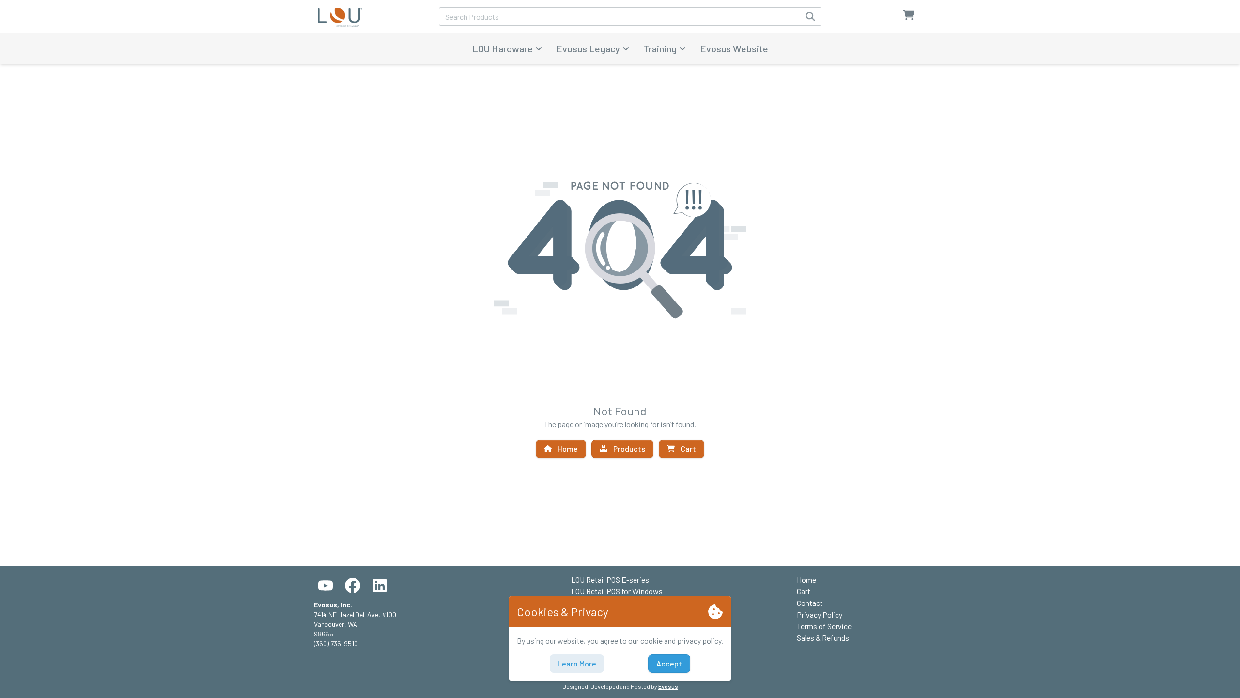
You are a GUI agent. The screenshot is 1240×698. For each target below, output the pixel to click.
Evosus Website (734, 48)
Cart (688, 448)
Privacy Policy (819, 614)
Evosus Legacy (588, 48)
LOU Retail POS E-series (610, 579)
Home (568, 448)
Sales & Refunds (823, 637)
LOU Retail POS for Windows (617, 591)
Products (629, 448)
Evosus (668, 686)
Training (660, 48)
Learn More (577, 663)
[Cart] (908, 17)
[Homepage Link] (340, 16)
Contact (810, 602)
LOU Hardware (502, 48)
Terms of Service (824, 626)
